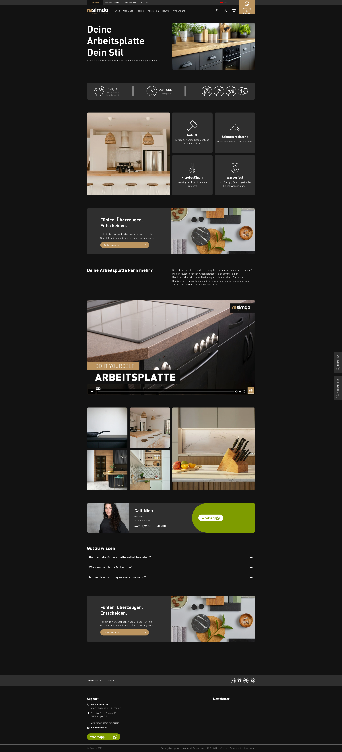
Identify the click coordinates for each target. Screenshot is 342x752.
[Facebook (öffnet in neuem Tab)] (239, 680)
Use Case (128, 10)
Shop (117, 10)
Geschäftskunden (112, 2)
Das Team (145, 2)
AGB (209, 748)
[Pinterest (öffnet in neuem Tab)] (246, 680)
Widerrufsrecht (220, 748)
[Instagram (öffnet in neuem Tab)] (233, 680)
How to (165, 10)
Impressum (249, 748)
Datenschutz (236, 748)
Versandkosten (94, 680)
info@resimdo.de (99, 727)
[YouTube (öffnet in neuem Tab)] (252, 680)
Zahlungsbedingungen (170, 748)
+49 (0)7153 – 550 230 (150, 526)
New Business (130, 2)
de (225, 2)
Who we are (179, 10)
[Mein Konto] (225, 11)
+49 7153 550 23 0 (99, 704)
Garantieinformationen (194, 748)
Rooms (140, 10)
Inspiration (153, 10)
